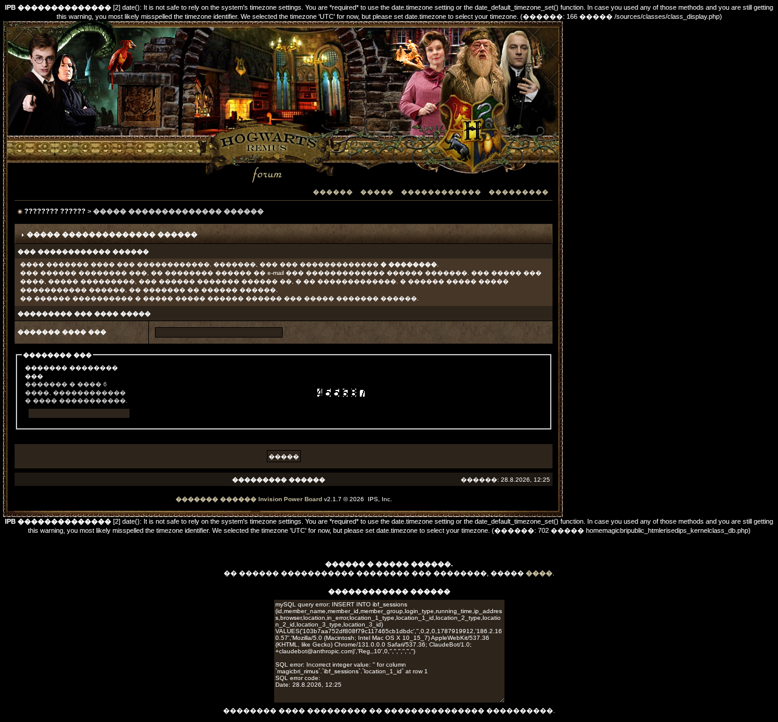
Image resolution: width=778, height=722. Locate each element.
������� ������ (216, 499)
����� (377, 192)
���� (539, 573)
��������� (519, 192)
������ (333, 192)
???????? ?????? (55, 211)
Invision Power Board (290, 499)
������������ (441, 192)
